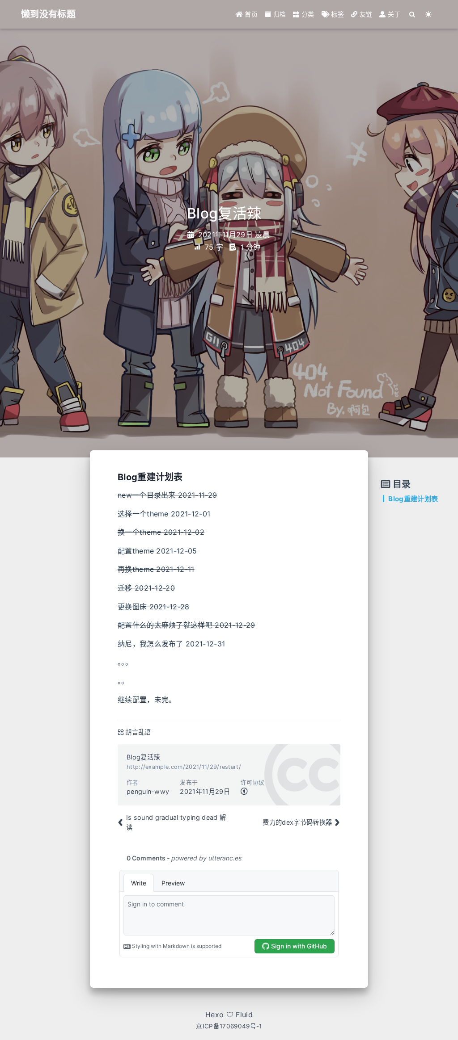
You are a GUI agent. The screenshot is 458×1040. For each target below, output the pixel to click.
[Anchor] (187, 476)
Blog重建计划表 (413, 499)
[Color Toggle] (428, 14)
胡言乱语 (138, 732)
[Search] (412, 14)
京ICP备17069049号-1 (229, 1026)
